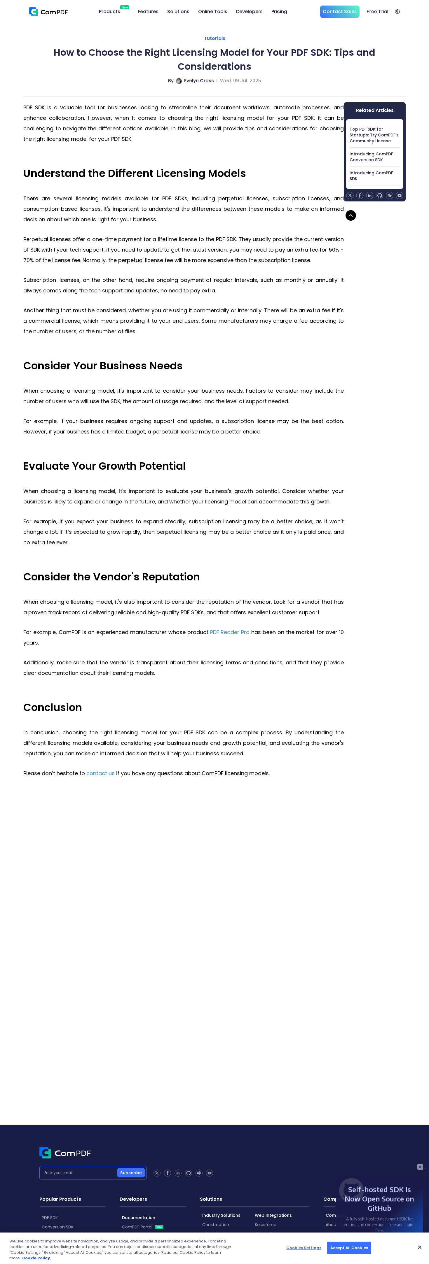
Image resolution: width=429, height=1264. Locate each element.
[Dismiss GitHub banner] (420, 1167)
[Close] (419, 1247)
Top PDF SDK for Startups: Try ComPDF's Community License (374, 135)
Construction (215, 1225)
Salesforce (265, 1225)
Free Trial (377, 11)
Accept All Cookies (349, 1248)
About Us (335, 1225)
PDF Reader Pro (230, 632)
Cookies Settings (303, 1248)
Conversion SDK (58, 1227)
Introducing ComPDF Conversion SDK (371, 157)
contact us (100, 773)
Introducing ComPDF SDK (371, 176)
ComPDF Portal (142, 1227)
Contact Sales (340, 11)
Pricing (279, 11)
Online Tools (212, 11)
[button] (397, 11)
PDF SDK (50, 1218)
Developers (249, 11)
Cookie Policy (36, 1258)
